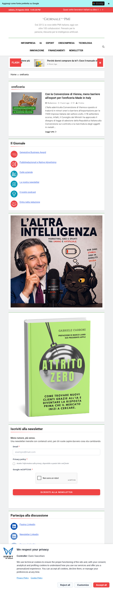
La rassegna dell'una (23, 112)
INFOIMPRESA (28, 43)
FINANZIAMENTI (56, 50)
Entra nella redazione (30, 202)
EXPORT (50, 43)
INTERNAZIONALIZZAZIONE (24, 108)
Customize (83, 585)
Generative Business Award (33, 152)
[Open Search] (103, 47)
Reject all (65, 585)
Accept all (101, 585)
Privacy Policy (23, 578)
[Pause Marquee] (100, 62)
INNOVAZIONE (37, 50)
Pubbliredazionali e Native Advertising (38, 162)
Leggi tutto (49, 131)
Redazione (52, 103)
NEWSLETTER (76, 50)
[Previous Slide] (98, 10)
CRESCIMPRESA (66, 43)
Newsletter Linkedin (29, 534)
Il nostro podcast (28, 192)
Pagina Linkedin (27, 524)
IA (41, 43)
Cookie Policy (36, 578)
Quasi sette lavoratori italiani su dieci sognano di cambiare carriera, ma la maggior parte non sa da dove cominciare (78, 10)
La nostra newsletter (29, 182)
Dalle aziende (26, 172)
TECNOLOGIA (85, 43)
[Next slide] (102, 10)
